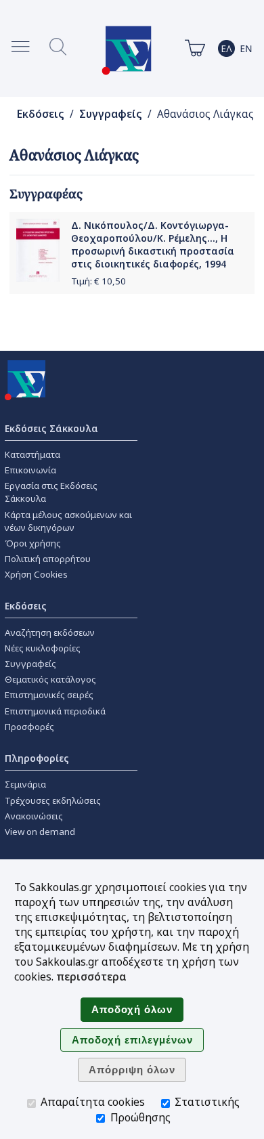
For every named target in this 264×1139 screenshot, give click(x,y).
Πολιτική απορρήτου (48, 559)
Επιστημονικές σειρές (49, 695)
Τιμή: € (98, 281)
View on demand (40, 831)
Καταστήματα (32, 454)
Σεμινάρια (25, 784)
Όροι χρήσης (33, 543)
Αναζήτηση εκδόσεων (50, 632)
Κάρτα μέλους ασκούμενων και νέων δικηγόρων (68, 521)
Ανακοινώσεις (34, 816)
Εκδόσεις (40, 114)
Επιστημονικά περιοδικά (55, 711)
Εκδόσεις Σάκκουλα (51, 428)
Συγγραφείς (110, 114)
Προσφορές (29, 727)
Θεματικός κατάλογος (50, 679)
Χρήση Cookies (36, 574)
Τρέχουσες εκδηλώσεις (53, 800)
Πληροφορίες (37, 758)
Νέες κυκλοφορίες (43, 648)
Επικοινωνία (30, 470)
